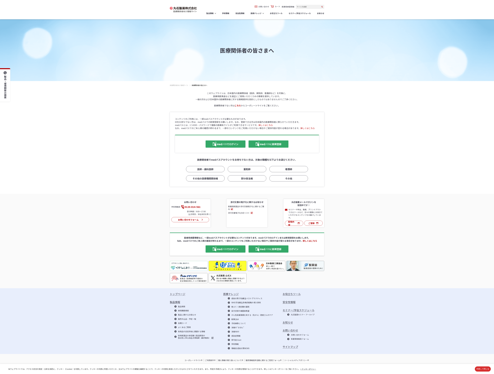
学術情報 (235, 344)
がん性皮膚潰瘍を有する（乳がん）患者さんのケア (252, 315)
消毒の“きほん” (237, 327)
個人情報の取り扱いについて (230, 360)
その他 (288, 178)
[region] (247, 88)
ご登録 (311, 223)
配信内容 (291, 223)
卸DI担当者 (247, 178)
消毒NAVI (235, 331)
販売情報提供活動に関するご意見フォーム (263, 360)
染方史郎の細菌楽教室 (240, 311)
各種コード (182, 323)
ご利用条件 (209, 360)
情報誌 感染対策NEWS (240, 348)
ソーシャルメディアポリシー (295, 360)
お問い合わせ (263, 6)
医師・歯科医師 (205, 169)
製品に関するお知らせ (187, 315)
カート (277, 6)
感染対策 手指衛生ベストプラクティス (246, 298)
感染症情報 (235, 336)
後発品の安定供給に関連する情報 (191, 331)
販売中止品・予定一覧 (187, 319)
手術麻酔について (238, 323)
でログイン (222, 144)
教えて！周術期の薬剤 (240, 307)
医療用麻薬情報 (288, 6)
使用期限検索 (183, 310)
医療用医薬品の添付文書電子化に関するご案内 (246, 207)
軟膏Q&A (235, 319)
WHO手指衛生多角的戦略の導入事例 (246, 302)
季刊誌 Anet (236, 340)
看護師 (288, 169)
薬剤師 (247, 169)
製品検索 (181, 306)
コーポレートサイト (193, 360)
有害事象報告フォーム (300, 339)
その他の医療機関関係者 (205, 178)
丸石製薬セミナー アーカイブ (303, 314)
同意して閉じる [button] (483, 369)
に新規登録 (265, 144)
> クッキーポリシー (308, 369)
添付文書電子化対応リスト (239, 213)
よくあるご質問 (184, 327)
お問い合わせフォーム (188, 219)
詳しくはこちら (265, 125)
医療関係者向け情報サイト (179, 85)
